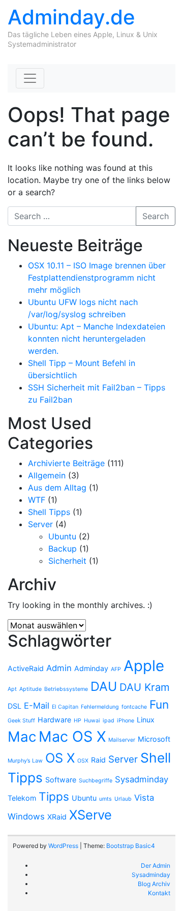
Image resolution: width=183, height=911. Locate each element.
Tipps (54, 796)
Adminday (91, 668)
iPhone (125, 720)
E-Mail (36, 706)
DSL (14, 706)
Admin (59, 668)
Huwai (92, 720)
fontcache (134, 707)
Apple (144, 666)
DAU (103, 686)
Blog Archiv (154, 884)
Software (60, 779)
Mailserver (121, 740)
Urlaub (123, 799)
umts (105, 799)
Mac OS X (72, 736)
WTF (36, 500)
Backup (62, 548)
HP (77, 720)
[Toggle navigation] (30, 78)
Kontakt (159, 893)
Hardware (54, 719)
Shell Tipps (49, 512)
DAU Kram (144, 687)
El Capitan (65, 707)
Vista (144, 798)
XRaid (57, 816)
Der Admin (155, 865)
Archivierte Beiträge (66, 463)
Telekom (22, 798)
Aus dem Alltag (57, 487)
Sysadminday (141, 779)
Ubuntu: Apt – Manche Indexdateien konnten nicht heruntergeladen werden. (96, 338)
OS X (60, 758)
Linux (146, 719)
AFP (116, 669)
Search (155, 216)
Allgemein (47, 475)
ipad (108, 720)
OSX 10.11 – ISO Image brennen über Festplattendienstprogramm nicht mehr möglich (97, 277)
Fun (159, 704)
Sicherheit (67, 561)
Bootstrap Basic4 (130, 845)
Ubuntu (62, 536)
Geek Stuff (21, 720)
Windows (26, 816)
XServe (90, 815)
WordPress (63, 845)
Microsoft (154, 739)
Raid (98, 759)
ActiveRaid (26, 668)
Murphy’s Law (25, 760)
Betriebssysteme (66, 689)
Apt (12, 689)
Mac (22, 736)
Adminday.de (71, 17)
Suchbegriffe (95, 780)
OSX (82, 760)
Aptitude (30, 689)
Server (40, 524)
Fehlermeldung (100, 707)
